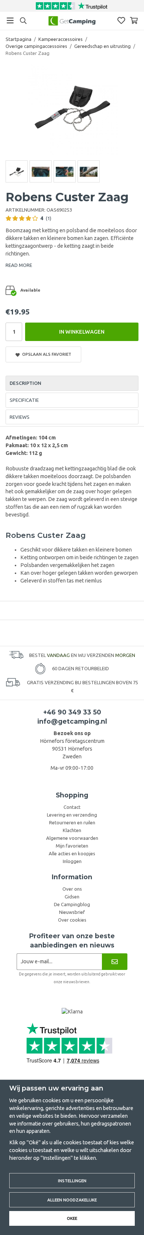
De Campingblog (72, 904)
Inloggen (72, 861)
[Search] (23, 20)
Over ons (72, 888)
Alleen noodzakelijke (72, 1199)
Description (25, 383)
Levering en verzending (72, 814)
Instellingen (72, 1180)
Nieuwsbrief (72, 912)
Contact (72, 807)
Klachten (72, 830)
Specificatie (24, 400)
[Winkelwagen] (133, 20)
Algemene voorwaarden (72, 838)
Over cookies (72, 919)
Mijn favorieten (72, 845)
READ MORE (19, 265)
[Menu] (10, 20)
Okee (72, 1218)
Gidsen (72, 896)
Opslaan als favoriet (45, 354)
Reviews (20, 417)
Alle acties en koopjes (72, 853)
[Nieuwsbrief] (114, 961)
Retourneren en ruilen (72, 822)
